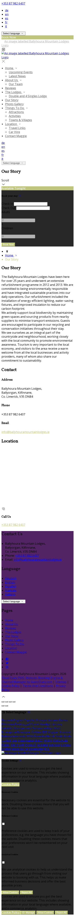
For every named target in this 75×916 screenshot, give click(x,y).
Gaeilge (45, 724)
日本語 (38, 740)
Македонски (22, 728)
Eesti (18, 724)
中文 (47, 749)
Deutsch (10, 578)
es (6, 18)
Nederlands (63, 736)
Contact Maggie (16, 652)
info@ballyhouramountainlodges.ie (25, 432)
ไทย (14, 740)
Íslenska (40, 736)
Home (9, 620)
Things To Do (14, 644)
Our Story (11, 636)
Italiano (10, 594)
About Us (11, 624)
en (7, 14)
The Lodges (13, 632)
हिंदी (44, 732)
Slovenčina (35, 749)
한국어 (48, 740)
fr (6, 22)
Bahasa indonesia (13, 736)
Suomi (35, 724)
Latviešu (7, 728)
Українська (25, 740)
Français (10, 590)
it (6, 26)
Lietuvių (56, 724)
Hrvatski (64, 732)
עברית (29, 736)
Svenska (54, 745)
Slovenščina (19, 749)
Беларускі (24, 732)
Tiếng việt (17, 745)
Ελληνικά (7, 724)
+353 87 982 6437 (13, 3)
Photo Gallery (14, 640)
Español (10, 586)
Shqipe (6, 749)
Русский (30, 745)
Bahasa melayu (42, 728)
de (6, 10)
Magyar (53, 732)
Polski (5, 745)
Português (60, 740)
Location (11, 648)
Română (42, 745)
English (10, 582)
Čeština (36, 732)
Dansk (63, 720)
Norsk (50, 736)
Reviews (10, 628)
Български (8, 732)
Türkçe (6, 740)
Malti (57, 728)
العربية (26, 724)
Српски (66, 745)
